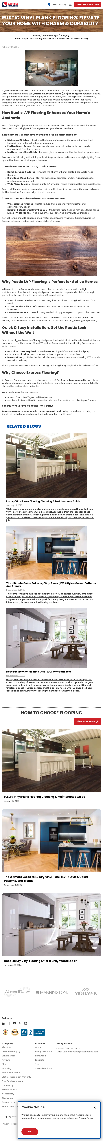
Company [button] (7, 1043)
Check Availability (59, 5)
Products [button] (40, 1043)
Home (36, 35)
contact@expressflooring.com (82, 1051)
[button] (70, 5)
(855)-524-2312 (73, 1048)
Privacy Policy (85, 1118)
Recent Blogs (50, 35)
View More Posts (86, 721)
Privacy (6, 1124)
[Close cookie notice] (94, 1107)
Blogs (64, 35)
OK (29, 1131)
